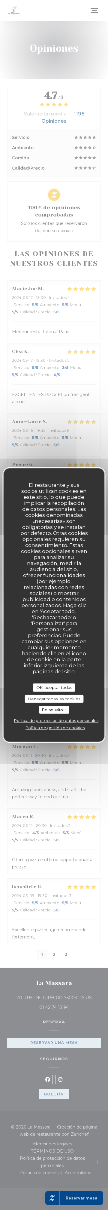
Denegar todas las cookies (54, 698)
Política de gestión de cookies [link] (55, 727)
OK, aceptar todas (54, 687)
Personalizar (54, 709)
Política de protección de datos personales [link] (56, 720)
